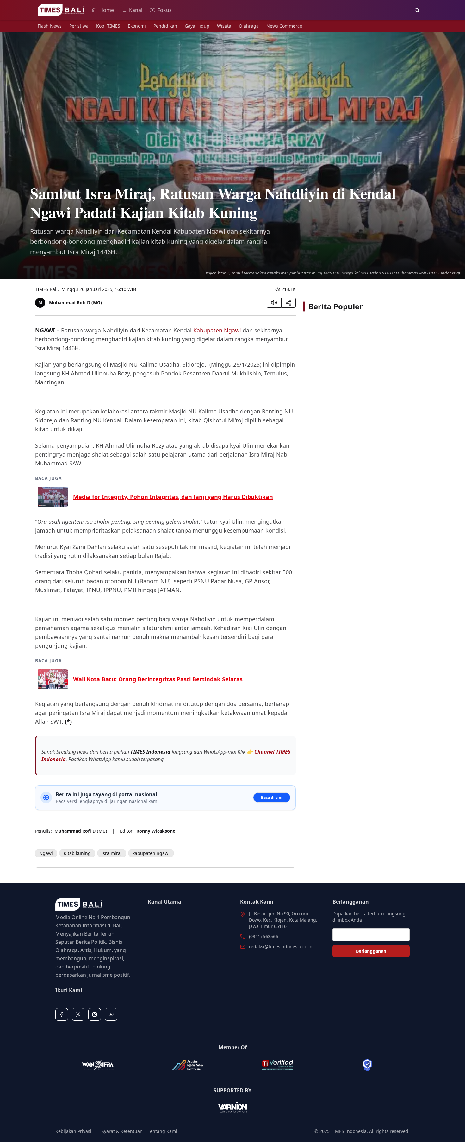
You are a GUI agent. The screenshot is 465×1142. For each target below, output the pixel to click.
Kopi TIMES (108, 26)
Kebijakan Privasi (73, 1131)
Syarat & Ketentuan (122, 1131)
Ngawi (46, 853)
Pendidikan (165, 26)
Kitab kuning (77, 853)
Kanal (135, 10)
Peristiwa (79, 26)
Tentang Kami (162, 1131)
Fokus (165, 10)
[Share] (288, 303)
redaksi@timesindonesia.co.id (281, 946)
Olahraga (249, 26)
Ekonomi (137, 26)
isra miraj (112, 853)
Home (106, 10)
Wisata (224, 26)
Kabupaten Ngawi (217, 330)
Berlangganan (371, 951)
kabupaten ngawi (151, 853)
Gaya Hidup (197, 26)
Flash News (50, 26)
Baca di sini (271, 797)
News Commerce (284, 26)
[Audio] (274, 303)
